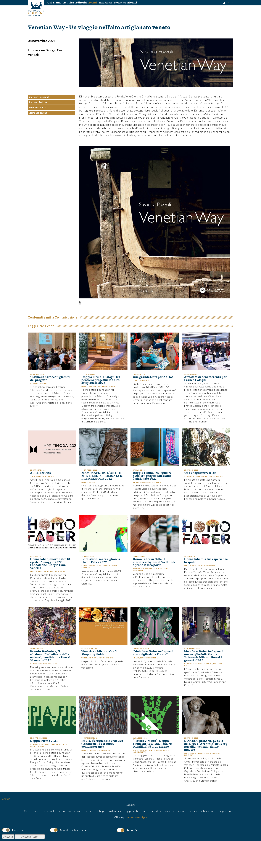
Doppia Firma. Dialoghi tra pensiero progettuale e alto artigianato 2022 (152, 475)
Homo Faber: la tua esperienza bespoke (206, 561)
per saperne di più (137, 817)
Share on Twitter (38, 102)
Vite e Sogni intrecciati (200, 473)
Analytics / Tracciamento (75, 830)
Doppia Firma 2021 (44, 740)
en (232, 3)
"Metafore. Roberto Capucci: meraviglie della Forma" (153, 653)
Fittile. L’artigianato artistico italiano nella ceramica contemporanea (102, 743)
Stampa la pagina (38, 112)
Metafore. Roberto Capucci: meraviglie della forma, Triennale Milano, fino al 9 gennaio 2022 (204, 656)
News (118, 2)
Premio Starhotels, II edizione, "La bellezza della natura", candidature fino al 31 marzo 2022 (50, 656)
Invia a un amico (37, 107)
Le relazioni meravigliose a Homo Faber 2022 (100, 561)
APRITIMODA (40, 473)
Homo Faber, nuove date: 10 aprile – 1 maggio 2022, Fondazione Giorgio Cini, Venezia (50, 564)
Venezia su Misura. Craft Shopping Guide (99, 653)
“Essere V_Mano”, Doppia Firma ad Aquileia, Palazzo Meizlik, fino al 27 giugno (152, 743)
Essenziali (18, 830)
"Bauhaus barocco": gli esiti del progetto (50, 379)
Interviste (106, 2)
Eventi (92, 2)
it (228, 3)
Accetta (8, 836)
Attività (68, 2)
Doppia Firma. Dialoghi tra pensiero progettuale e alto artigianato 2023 (100, 380)
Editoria (81, 2)
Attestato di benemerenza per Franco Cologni (205, 379)
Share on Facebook (39, 97)
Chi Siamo (54, 2)
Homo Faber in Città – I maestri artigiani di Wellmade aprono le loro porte (154, 562)
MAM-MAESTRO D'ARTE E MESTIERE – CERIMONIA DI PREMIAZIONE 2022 (102, 475)
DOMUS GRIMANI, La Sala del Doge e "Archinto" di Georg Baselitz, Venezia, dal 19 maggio (205, 745)
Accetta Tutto (29, 836)
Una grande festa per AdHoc (153, 377)
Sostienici (130, 2)
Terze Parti (133, 830)
